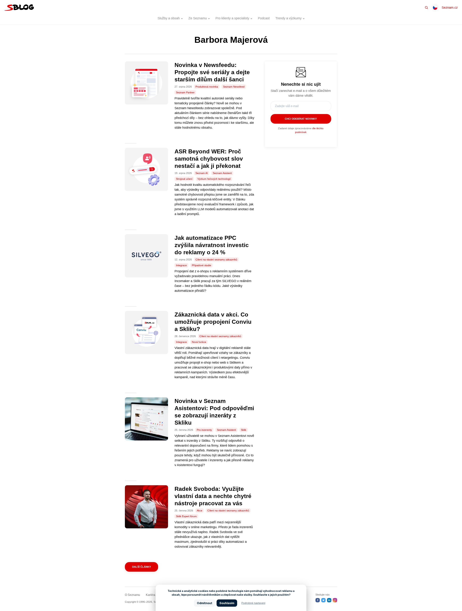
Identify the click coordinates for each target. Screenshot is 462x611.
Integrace (181, 265)
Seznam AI (201, 173)
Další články (141, 566)
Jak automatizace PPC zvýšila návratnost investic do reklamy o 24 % (212, 245)
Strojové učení (184, 178)
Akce (199, 510)
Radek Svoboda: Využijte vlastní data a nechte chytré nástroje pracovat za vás (213, 496)
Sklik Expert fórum (186, 516)
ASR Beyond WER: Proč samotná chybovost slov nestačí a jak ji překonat (209, 158)
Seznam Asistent (222, 173)
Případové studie (201, 265)
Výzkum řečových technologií (214, 178)
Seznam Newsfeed (234, 86)
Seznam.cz (450, 7)
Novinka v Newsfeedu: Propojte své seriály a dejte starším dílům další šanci (212, 72)
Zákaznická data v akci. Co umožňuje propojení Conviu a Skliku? (213, 321)
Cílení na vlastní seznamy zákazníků (216, 259)
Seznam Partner (185, 92)
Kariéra (150, 594)
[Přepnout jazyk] (435, 7)
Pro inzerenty (204, 429)
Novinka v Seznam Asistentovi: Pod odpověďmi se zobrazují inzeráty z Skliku (214, 412)
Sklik (243, 429)
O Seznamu (132, 594)
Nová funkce (199, 342)
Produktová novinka (206, 86)
